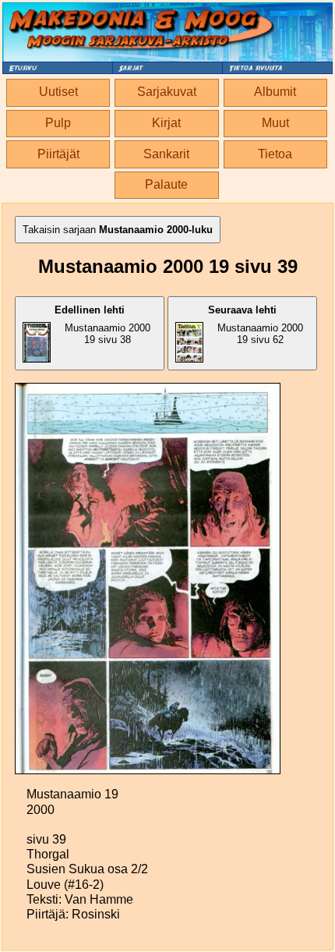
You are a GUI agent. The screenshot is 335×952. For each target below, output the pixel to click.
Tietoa (275, 154)
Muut (275, 122)
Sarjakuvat (166, 91)
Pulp (58, 122)
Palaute (166, 184)
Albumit (275, 91)
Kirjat (166, 122)
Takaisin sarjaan (118, 229)
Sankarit (166, 154)
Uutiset (58, 91)
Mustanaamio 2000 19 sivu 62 (255, 324)
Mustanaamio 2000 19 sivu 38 (102, 324)
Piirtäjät (58, 154)
